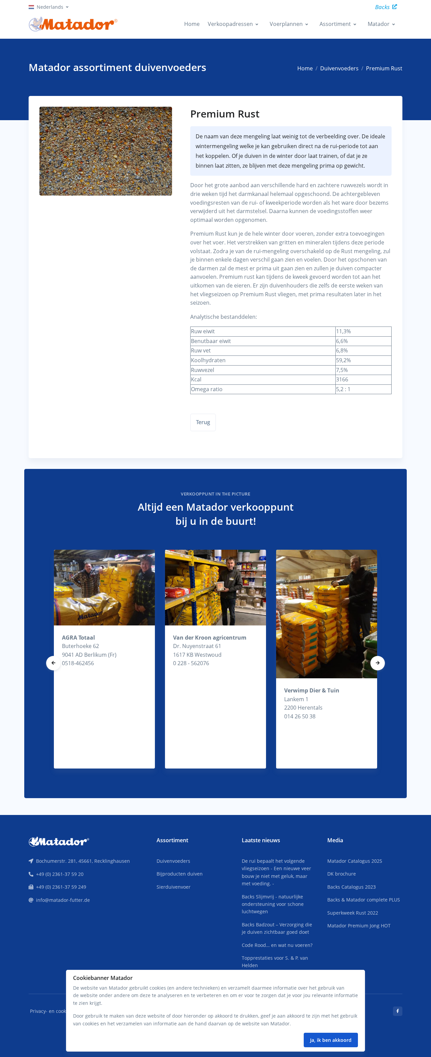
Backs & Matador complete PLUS (363, 899)
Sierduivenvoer (174, 887)
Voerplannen (286, 24)
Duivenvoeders (339, 68)
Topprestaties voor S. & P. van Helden (275, 961)
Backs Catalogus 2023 (351, 887)
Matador (379, 24)
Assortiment (335, 24)
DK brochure (341, 874)
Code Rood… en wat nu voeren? (277, 945)
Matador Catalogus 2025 (354, 861)
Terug (203, 422)
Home (192, 24)
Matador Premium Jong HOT (359, 925)
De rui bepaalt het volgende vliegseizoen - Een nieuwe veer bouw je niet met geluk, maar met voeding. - (276, 872)
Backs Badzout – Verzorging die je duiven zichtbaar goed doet (277, 928)
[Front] (59, 841)
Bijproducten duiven (180, 874)
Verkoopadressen (230, 24)
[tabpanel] (104, 659)
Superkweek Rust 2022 (352, 913)
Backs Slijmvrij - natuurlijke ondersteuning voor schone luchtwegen (273, 904)
